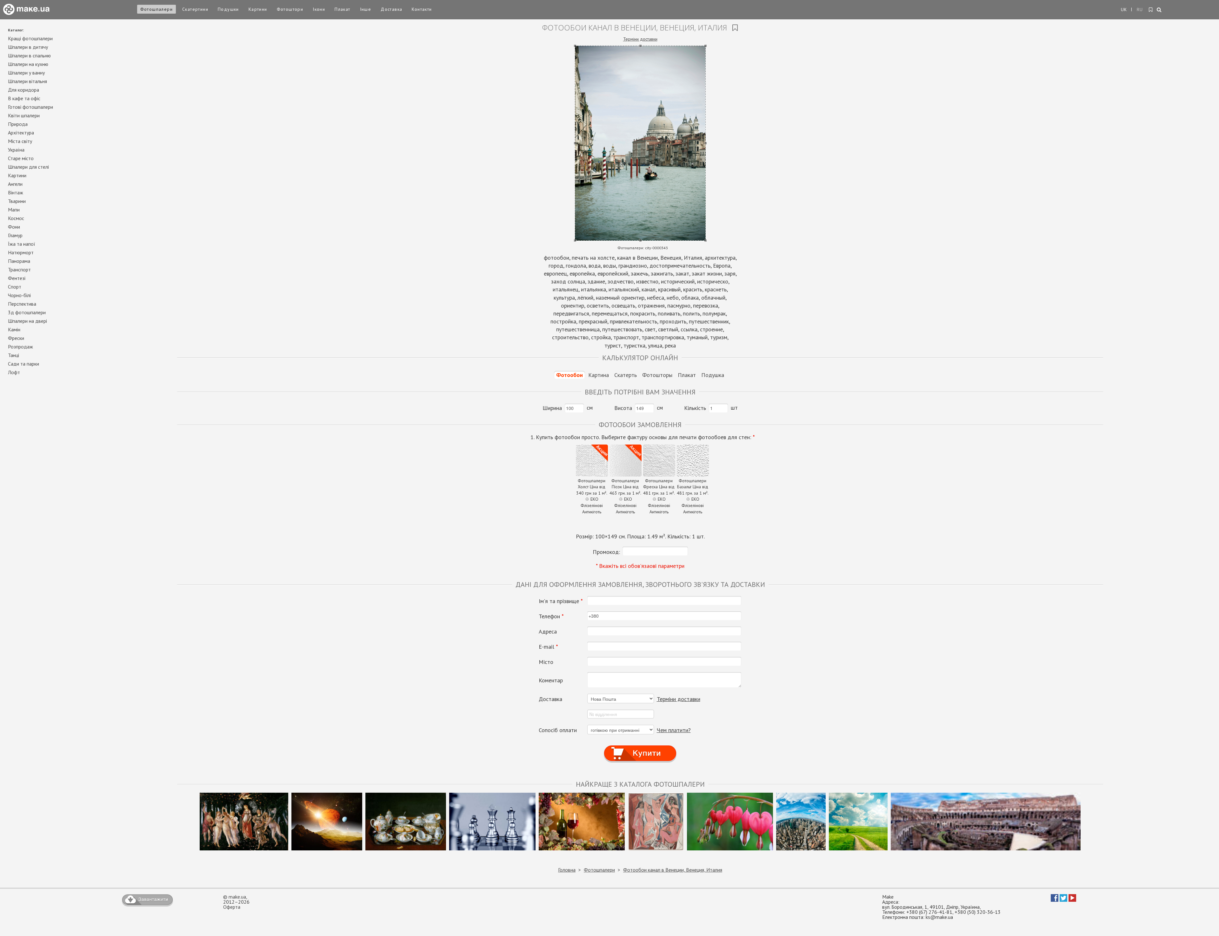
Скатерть (625, 375)
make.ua (237, 897)
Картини (258, 9)
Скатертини (195, 9)
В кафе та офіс (24, 98)
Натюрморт (21, 252)
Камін (14, 329)
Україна (16, 149)
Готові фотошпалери (30, 107)
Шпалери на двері (27, 321)
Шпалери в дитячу (28, 47)
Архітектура (21, 132)
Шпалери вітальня (27, 81)
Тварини (17, 201)
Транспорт (19, 269)
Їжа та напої (21, 244)
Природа (18, 124)
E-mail (548, 647)
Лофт (14, 372)
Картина (598, 375)
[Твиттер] (1063, 900)
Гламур (15, 235)
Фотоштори (290, 9)
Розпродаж (20, 346)
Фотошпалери (156, 9)
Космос (16, 218)
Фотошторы (657, 375)
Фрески (16, 338)
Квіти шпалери (24, 115)
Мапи (14, 209)
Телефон (551, 616)
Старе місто (21, 158)
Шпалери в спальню (29, 55)
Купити (640, 747)
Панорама (19, 261)
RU (1140, 9)
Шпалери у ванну (26, 72)
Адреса (548, 631)
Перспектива (22, 304)
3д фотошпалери (27, 312)
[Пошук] (1159, 10)
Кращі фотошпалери (30, 38)
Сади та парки (23, 364)
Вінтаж (15, 192)
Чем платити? (674, 730)
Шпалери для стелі (28, 167)
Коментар (551, 680)
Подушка (712, 375)
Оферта (231, 907)
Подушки (228, 9)
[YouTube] (1072, 900)
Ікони (319, 9)
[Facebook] (1054, 900)
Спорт (14, 286)
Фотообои (569, 375)
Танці (13, 355)
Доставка (391, 9)
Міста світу (20, 141)
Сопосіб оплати (558, 730)
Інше (365, 9)
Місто (546, 662)
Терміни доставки (640, 39)
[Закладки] (1151, 10)
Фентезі (16, 278)
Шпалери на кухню (28, 64)
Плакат (342, 9)
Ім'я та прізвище (561, 601)
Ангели (15, 184)
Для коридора (23, 90)
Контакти (422, 9)
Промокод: (606, 552)
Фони (14, 227)
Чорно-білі (19, 295)
